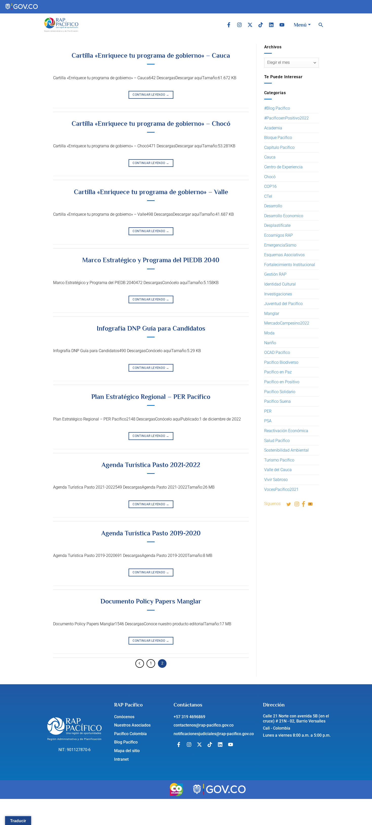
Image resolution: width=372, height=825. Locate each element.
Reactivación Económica (286, 430)
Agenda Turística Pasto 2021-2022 (150, 465)
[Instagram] (239, 25)
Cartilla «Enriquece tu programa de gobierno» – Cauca (151, 55)
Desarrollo (273, 206)
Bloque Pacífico (278, 137)
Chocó (270, 176)
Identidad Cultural (280, 284)
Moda (269, 333)
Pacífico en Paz (278, 372)
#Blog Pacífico (277, 108)
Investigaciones (278, 294)
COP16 (270, 186)
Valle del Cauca (278, 469)
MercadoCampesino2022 (286, 323)
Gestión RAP (275, 274)
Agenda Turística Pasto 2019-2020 (151, 533)
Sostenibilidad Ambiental (286, 450)
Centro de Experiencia (283, 167)
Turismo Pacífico (279, 460)
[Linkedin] (271, 25)
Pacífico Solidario (279, 391)
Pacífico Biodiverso (281, 362)
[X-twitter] (250, 25)
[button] (321, 24)
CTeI (268, 196)
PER (268, 411)
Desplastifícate (277, 225)
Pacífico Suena (277, 401)
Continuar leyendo (151, 94)
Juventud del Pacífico (283, 303)
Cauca (270, 157)
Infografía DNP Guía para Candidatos (151, 328)
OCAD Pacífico (277, 352)
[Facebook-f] (229, 25)
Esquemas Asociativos (284, 254)
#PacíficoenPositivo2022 (286, 118)
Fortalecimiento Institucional (289, 264)
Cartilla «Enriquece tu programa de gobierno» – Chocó (151, 123)
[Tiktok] (261, 25)
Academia (273, 128)
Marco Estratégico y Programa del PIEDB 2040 (150, 260)
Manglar (271, 313)
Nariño (270, 342)
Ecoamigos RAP (278, 235)
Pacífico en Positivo (281, 381)
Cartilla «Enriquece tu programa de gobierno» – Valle (151, 192)
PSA (268, 420)
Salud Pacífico (277, 440)
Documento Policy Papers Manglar (150, 601)
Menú (300, 25)
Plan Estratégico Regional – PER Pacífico (150, 396)
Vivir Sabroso (276, 479)
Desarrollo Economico (283, 215)
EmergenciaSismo (280, 245)
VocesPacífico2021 (281, 489)
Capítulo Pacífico (279, 147)
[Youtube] (282, 25)
